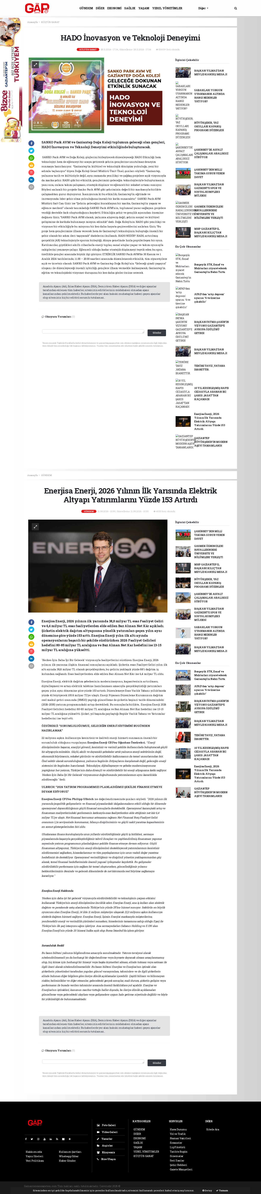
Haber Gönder (67, 1160)
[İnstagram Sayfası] (39, 1139)
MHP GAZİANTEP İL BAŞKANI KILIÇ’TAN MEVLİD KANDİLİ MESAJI (210, 232)
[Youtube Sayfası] (46, 1139)
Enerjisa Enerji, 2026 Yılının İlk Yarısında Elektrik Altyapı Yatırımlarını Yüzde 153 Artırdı (209, 421)
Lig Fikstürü (177, 1147)
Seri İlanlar (177, 1160)
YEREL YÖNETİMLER (167, 8)
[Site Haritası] (64, 1139)
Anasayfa (32, 22)
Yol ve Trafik (178, 1134)
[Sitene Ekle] (71, 1139)
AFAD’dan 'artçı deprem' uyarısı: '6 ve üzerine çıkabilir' (209, 298)
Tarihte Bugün (178, 1151)
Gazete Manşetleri (181, 1169)
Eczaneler (176, 1142)
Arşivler (107, 1145)
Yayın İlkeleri (34, 1156)
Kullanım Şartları (70, 1151)
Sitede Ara (212, 1129)
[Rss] (58, 1139)
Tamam (223, 1190)
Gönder (157, 332)
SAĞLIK (129, 8)
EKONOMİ (114, 8)
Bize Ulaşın (108, 1159)
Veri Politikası (35, 1160)
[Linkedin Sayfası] (52, 1139)
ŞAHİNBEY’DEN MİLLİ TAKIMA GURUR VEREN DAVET (209, 173)
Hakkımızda (34, 1151)
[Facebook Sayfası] (27, 1139)
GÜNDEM (86, 8)
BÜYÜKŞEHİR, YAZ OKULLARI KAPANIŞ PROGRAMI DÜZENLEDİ (209, 126)
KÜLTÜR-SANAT (50, 22)
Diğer (202, 8)
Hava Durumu (178, 1129)
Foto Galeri (108, 1125)
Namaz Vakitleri (180, 1138)
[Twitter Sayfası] (33, 1139)
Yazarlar (106, 1139)
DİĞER (100, 8)
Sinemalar (176, 1156)
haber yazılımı (130, 1186)
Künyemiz (108, 1152)
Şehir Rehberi (178, 1165)
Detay (208, 1190)
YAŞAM (143, 8)
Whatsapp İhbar (68, 1156)
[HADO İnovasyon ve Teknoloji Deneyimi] (97, 95)
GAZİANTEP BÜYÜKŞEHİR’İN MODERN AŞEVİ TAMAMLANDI (211, 441)
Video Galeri (109, 1132)
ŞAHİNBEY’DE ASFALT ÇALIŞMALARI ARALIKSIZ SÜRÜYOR (211, 153)
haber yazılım (182, 1186)
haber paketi (148, 1186)
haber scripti (164, 1186)
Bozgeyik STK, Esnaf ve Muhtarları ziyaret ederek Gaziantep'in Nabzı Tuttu (210, 268)
